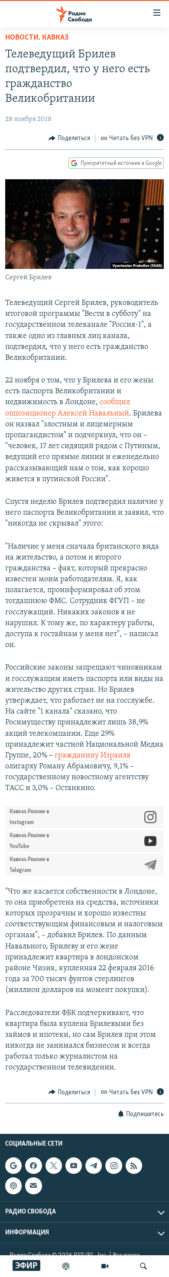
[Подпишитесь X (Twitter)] (54, 1165)
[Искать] (143, 1266)
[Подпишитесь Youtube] (73, 1165)
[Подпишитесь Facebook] (33, 1165)
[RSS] (134, 1165)
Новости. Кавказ (36, 38)
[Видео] (105, 1266)
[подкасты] (66, 1266)
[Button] (69, 138)
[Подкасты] (13, 1185)
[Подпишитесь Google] (13, 1165)
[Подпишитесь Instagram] (113, 1165)
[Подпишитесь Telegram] (93, 1165)
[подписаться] (33, 1185)
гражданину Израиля (92, 756)
